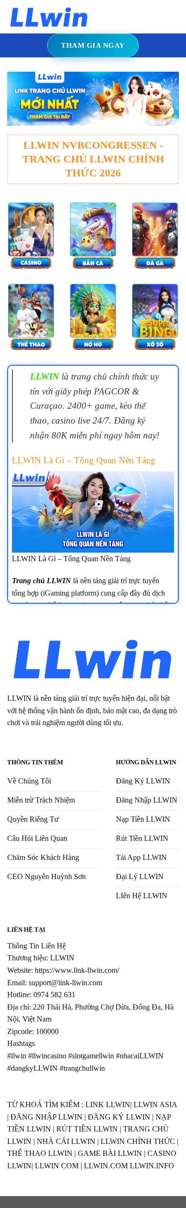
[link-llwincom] (49, 16)
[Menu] (104, 16)
